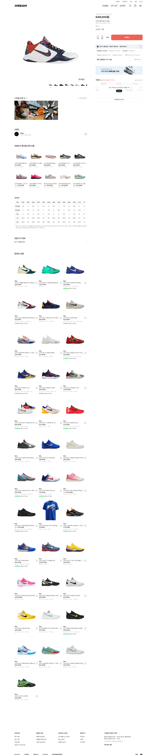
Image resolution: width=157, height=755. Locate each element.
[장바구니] (135, 6)
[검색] (130, 6)
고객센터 (117, 1)
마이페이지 (125, 1)
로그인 (141, 1)
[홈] (20, 5)
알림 (136, 1)
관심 (131, 1)
